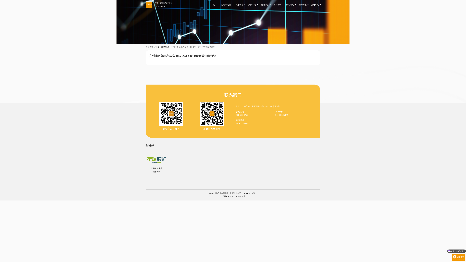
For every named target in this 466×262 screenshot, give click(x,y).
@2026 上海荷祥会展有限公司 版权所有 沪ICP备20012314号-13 (233, 193)
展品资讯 (165, 46)
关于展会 (239, 4)
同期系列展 (226, 4)
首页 (214, 4)
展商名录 (277, 4)
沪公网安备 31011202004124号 (233, 196)
